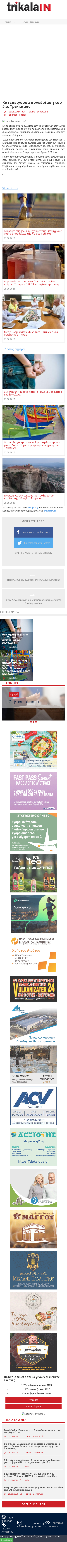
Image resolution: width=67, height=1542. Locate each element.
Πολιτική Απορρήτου (7, 1530)
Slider (27, 1466)
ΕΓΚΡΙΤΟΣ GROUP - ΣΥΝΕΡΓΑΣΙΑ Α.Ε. (48, 1525)
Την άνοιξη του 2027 (38, 1389)
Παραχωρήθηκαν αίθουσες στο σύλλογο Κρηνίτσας (33, 579)
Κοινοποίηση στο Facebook (36, 532)
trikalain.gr (50, 510)
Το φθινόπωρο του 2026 (38, 1385)
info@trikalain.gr (25, 1526)
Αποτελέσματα (33, 1406)
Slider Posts (10, 188)
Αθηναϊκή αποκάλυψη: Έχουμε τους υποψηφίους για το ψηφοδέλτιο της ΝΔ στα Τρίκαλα (32, 1461)
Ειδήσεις (33, 507)
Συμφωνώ (6, 1539)
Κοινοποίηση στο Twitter (37, 542)
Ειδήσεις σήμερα (13, 349)
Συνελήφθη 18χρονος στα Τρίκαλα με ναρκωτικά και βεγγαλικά (15, 638)
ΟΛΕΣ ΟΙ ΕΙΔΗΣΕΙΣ (33, 1504)
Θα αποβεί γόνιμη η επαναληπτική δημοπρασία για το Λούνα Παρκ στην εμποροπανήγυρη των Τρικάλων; (16, 666)
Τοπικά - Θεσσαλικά (37, 111)
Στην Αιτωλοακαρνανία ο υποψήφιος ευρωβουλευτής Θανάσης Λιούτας (33, 601)
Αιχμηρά (14, 694)
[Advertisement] (33, 64)
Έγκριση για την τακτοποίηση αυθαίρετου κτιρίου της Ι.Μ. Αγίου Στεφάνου (33, 1488)
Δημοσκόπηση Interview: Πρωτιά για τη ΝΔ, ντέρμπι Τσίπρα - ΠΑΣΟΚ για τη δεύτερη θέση (30, 1475)
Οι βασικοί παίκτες (26, 701)
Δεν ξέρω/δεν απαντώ (38, 1393)
